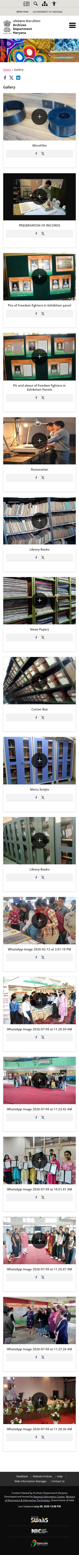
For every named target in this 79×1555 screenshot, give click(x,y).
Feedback (22, 1476)
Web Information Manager (31, 1481)
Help (60, 1476)
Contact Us (58, 1481)
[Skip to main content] (26, 3)
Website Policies (42, 1476)
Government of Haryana (47, 11)
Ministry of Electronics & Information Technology (40, 1498)
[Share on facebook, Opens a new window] (5, 77)
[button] (72, 25)
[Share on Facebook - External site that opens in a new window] (36, 153)
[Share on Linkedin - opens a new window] (18, 77)
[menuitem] (36, 3)
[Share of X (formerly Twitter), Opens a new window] (11, 77)
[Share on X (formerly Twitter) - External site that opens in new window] (42, 153)
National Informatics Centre (49, 1496)
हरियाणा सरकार (23, 11)
